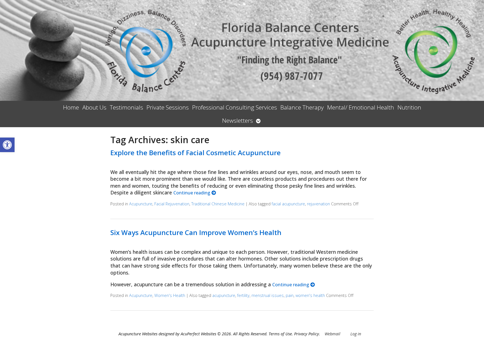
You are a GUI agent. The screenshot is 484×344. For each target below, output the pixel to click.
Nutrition (409, 107)
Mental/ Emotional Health (360, 107)
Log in (355, 333)
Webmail (332, 333)
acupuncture (223, 295)
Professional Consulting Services (234, 107)
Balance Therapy (302, 107)
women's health (310, 295)
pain (290, 295)
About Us (94, 107)
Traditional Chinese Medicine (218, 203)
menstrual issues (268, 295)
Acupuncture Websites (137, 333)
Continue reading (192, 193)
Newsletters (237, 120)
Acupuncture (140, 203)
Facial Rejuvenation (171, 203)
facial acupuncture (288, 203)
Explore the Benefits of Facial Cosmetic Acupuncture (195, 152)
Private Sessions (167, 107)
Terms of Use (280, 333)
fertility (243, 295)
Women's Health (169, 295)
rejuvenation (318, 203)
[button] (7, 145)
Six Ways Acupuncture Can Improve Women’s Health (195, 232)
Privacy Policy (306, 333)
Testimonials (126, 107)
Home (71, 107)
